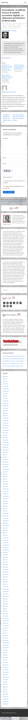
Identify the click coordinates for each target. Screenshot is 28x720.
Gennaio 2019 (5, 540)
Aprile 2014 (5, 659)
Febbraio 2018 (5, 564)
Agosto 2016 (5, 598)
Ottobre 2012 (5, 703)
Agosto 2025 (5, 393)
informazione (11, 28)
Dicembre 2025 (5, 388)
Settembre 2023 (6, 430)
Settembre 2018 (6, 550)
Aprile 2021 (5, 479)
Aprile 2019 (5, 532)
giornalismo (4, 28)
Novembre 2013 (6, 672)
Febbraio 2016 (5, 613)
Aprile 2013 (5, 689)
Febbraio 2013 (5, 694)
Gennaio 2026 (5, 386)
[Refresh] (12, 170)
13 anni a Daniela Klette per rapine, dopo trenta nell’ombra (14, 356)
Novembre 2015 (6, 620)
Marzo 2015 (5, 633)
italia (15, 28)
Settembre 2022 (6, 449)
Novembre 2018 (6, 545)
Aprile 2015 (5, 630)
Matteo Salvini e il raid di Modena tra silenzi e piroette (13, 363)
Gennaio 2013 (5, 696)
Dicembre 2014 (5, 640)
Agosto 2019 (5, 528)
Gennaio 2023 (5, 440)
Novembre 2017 (6, 571)
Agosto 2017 (5, 576)
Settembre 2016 (6, 596)
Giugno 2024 (5, 410)
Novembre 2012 (6, 701)
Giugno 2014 (5, 655)
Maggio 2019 (5, 530)
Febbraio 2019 (5, 537)
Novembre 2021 (6, 464)
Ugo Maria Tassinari (11, 92)
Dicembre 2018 (5, 542)
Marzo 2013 (5, 691)
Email (4, 163)
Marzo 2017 (5, 584)
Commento (6, 138)
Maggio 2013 (5, 686)
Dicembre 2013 (5, 669)
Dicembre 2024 (5, 405)
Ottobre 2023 (5, 427)
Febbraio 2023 (5, 437)
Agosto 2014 (5, 650)
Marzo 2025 (5, 398)
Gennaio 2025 (5, 403)
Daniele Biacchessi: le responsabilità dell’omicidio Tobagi (13, 358)
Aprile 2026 (5, 378)
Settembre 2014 (6, 647)
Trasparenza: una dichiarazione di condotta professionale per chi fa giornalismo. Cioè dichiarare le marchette (7, 67)
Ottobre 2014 (5, 645)
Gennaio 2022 (5, 459)
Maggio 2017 (5, 581)
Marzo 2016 (5, 611)
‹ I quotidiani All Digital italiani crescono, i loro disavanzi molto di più (7, 118)
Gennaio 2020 (5, 515)
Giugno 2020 (5, 503)
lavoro (18, 28)
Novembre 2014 (6, 642)
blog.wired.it (8, 58)
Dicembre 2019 (5, 518)
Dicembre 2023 (5, 422)
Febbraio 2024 (5, 418)
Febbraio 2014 (5, 664)
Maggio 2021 (5, 476)
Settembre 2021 (6, 469)
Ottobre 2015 (5, 623)
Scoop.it (8, 30)
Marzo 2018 (5, 562)
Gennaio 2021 (5, 486)
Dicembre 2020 (5, 488)
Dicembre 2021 (5, 462)
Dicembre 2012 (5, 699)
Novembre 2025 (6, 391)
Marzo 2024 (5, 415)
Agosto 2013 (5, 679)
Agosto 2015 (5, 628)
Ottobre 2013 (5, 674)
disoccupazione (17, 26)
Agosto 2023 (5, 432)
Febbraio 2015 (5, 635)
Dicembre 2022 (5, 442)
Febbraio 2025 (5, 400)
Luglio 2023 (5, 435)
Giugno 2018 (5, 554)
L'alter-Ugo (4, 2)
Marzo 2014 (5, 662)
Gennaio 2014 (5, 667)
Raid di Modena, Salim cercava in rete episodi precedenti (13, 361)
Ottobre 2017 (5, 574)
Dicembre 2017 (5, 569)
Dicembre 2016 (5, 589)
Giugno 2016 (5, 603)
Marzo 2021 (5, 481)
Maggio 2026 (5, 376)
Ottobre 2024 (5, 408)
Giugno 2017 (5, 579)
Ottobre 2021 (5, 466)
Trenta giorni (12, 25)
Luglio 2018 (5, 552)
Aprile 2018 (5, 559)
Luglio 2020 (5, 501)
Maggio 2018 (5, 557)
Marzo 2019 (5, 535)
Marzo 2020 (5, 510)
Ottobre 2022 (5, 447)
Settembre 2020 (6, 496)
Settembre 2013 (6, 677)
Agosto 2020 (5, 498)
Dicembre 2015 (5, 618)
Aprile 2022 (5, 457)
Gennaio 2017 (5, 586)
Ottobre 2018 (5, 547)
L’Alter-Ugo (13, 30)
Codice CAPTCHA (7, 177)
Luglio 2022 (5, 454)
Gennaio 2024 (5, 420)
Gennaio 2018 (5, 567)
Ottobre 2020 (5, 493)
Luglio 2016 (5, 601)
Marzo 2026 (5, 381)
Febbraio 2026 (5, 383)
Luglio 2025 (5, 396)
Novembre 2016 (6, 591)
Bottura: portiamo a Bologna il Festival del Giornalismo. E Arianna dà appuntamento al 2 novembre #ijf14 (7, 77)
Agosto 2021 (5, 471)
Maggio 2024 (5, 413)
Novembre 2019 (6, 520)
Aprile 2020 (5, 508)
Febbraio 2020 (5, 513)
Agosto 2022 (5, 452)
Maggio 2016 (5, 606)
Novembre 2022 (6, 444)
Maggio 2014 (5, 657)
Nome (4, 157)
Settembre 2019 (6, 525)
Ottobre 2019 (5, 523)
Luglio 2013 (5, 681)
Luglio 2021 (5, 474)
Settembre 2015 (6, 625)
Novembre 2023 (6, 425)
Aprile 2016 (5, 608)
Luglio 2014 (5, 652)
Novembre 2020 (6, 491)
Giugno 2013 (5, 684)
